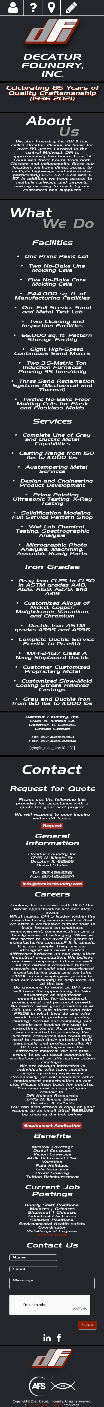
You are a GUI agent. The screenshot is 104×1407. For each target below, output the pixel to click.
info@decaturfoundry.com (52, 884)
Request (52, 825)
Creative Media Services (45, 1405)
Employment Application (52, 1125)
